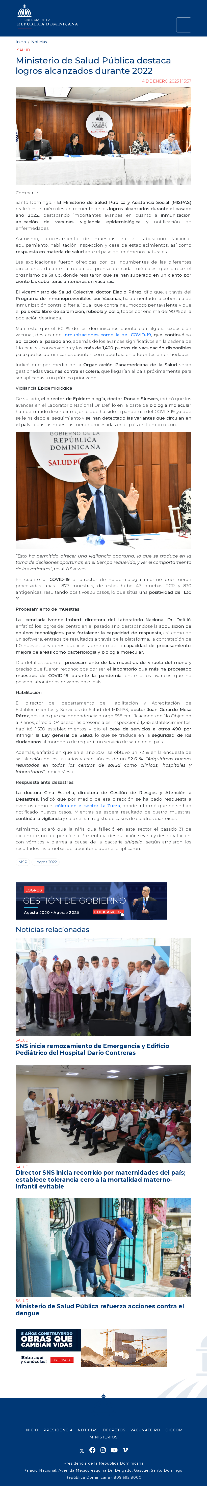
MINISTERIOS (104, 1437)
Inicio (21, 42)
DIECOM (174, 1430)
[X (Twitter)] (81, 1450)
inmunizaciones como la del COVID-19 (107, 334)
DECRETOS (114, 1430)
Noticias (39, 42)
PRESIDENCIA (58, 1430)
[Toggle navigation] (183, 24)
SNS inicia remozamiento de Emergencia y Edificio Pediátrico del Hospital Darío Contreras (92, 1049)
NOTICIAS (88, 1430)
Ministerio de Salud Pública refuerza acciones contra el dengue (100, 1310)
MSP (22, 862)
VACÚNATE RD (145, 1430)
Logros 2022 (45, 862)
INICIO (31, 1430)
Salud (23, 50)
